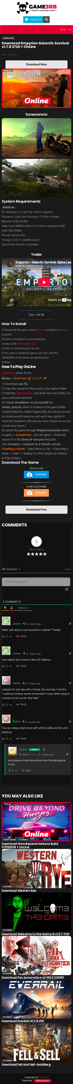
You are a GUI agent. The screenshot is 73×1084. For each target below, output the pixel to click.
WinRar (21, 343)
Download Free (36, 509)
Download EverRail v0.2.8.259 (23, 1021)
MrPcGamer (42, 1080)
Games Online (9, 840)
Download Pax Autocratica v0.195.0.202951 (33, 977)
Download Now (36, 64)
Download (40, 474)
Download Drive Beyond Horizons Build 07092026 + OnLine (30, 845)
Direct (64, 329)
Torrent (42, 329)
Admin (23, 749)
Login (67, 569)
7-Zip (32, 343)
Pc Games (23, 840)
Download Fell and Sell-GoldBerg (26, 1064)
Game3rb (43, 1077)
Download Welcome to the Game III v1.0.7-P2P (35, 934)
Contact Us (35, 19)
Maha (34, 754)
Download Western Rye (19, 891)
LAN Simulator (25, 393)
